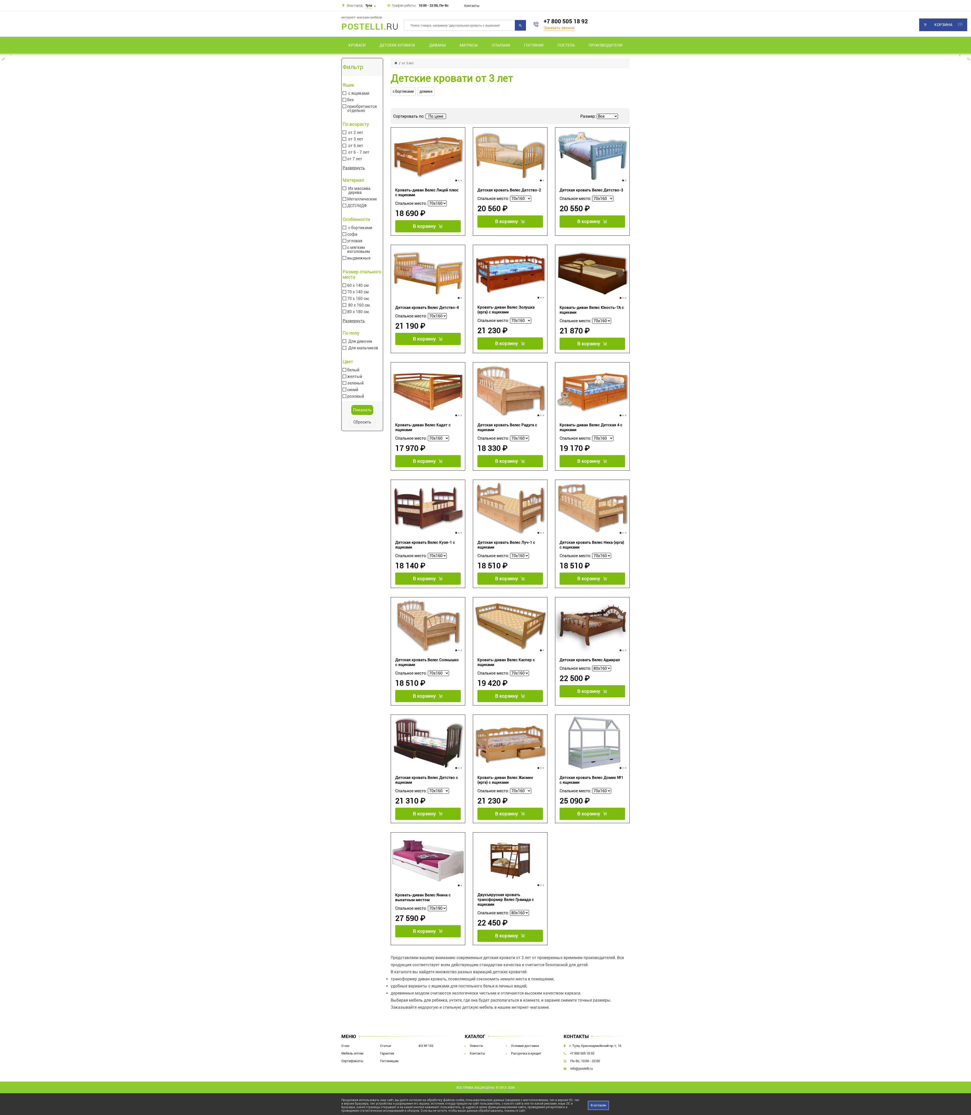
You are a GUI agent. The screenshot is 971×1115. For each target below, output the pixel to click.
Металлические (362, 199)
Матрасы (469, 45)
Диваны (437, 45)
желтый (354, 377)
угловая (354, 241)
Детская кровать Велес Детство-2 (509, 190)
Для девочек (360, 341)
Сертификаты (352, 1061)
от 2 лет (355, 133)
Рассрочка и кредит (526, 1053)
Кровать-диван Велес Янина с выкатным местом (423, 897)
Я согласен (598, 1105)
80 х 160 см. (359, 305)
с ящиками (358, 93)
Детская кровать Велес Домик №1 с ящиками (591, 780)
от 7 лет (354, 159)
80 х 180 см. (358, 312)
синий (352, 390)
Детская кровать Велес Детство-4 (427, 307)
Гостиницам (389, 1061)
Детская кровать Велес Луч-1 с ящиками (506, 545)
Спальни (501, 45)
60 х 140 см (358, 285)
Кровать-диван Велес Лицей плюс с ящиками (426, 192)
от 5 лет (355, 146)
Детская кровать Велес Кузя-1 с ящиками (425, 545)
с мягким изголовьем (358, 250)
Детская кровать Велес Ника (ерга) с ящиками (592, 545)
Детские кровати (397, 45)
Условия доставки (525, 1046)
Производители (606, 45)
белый (353, 370)
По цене (435, 116)
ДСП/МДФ (357, 206)
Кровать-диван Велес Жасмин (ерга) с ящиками (505, 780)
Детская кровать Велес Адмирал (590, 660)
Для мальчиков (363, 348)
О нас (345, 1046)
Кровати (357, 45)
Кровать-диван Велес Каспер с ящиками (506, 662)
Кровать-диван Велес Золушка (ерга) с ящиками (506, 309)
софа (352, 234)
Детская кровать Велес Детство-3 (591, 190)
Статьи (385, 1046)
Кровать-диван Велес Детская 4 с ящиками (591, 427)
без (350, 100)
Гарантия (387, 1053)
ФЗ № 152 (425, 1046)
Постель (566, 45)
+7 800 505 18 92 (566, 21)
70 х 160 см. (358, 299)
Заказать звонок (559, 28)
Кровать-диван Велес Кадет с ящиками (423, 427)
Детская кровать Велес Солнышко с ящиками (427, 662)
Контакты (471, 6)
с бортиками (360, 228)
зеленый (355, 383)
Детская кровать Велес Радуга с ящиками (507, 427)
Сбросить (362, 422)
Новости (476, 1046)
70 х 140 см (358, 292)
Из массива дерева (359, 191)
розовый (355, 396)
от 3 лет (355, 139)
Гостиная (533, 45)
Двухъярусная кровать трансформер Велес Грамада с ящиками (505, 900)
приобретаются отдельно (362, 109)
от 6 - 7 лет (358, 152)
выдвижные (358, 258)
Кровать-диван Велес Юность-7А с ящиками (592, 310)
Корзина (943, 25)
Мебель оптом (352, 1053)
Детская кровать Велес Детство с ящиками (426, 780)
